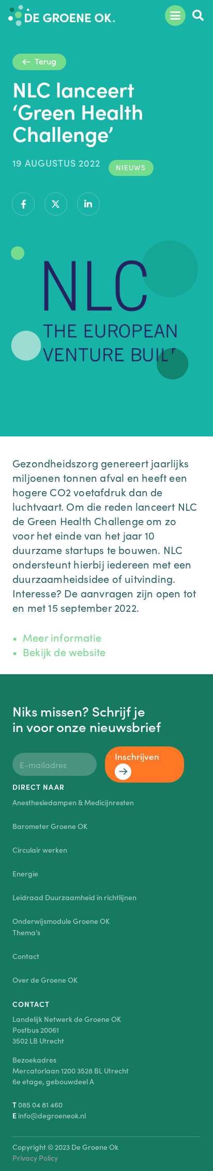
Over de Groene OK (45, 979)
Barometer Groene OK (49, 826)
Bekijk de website (64, 651)
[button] (175, 15)
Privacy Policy (35, 1157)
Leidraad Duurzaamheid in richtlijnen (74, 897)
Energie (25, 873)
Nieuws (131, 167)
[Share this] (23, 204)
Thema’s (26, 932)
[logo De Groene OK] (61, 15)
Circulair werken (39, 849)
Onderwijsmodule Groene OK (61, 921)
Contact (25, 956)
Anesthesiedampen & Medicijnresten (73, 802)
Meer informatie (62, 637)
